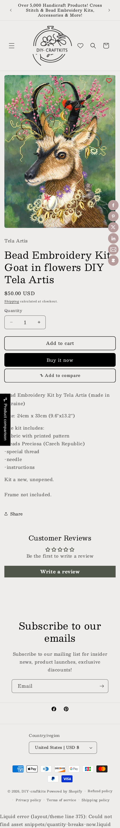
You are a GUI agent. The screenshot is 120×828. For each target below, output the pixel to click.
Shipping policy (96, 800)
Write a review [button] (60, 571)
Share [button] (16, 513)
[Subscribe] (101, 686)
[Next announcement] (109, 10)
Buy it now (60, 360)
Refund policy (100, 791)
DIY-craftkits (34, 791)
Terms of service (61, 800)
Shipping (11, 301)
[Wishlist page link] (80, 46)
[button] (11, 45)
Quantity (13, 311)
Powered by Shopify (64, 791)
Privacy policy (28, 800)
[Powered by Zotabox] (113, 260)
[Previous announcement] (10, 10)
